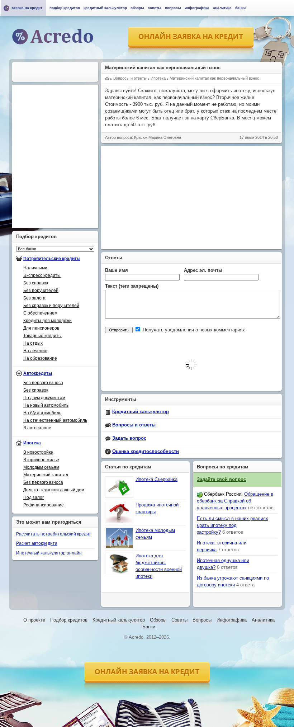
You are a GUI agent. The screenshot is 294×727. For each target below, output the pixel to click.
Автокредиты (37, 373)
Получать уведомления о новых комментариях (193, 329)
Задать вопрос (129, 438)
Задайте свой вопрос (221, 479)
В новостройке (38, 452)
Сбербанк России (222, 494)
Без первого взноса (43, 382)
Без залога (34, 298)
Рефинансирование (43, 505)
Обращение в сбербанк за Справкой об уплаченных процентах (235, 501)
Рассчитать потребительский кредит (53, 534)
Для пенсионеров (41, 328)
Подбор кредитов (64, 8)
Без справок (35, 282)
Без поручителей (40, 290)
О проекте (34, 620)
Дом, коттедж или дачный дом (53, 489)
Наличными (35, 267)
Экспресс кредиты (42, 275)
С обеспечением (40, 313)
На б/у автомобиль (42, 412)
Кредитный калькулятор (140, 411)
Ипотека (32, 442)
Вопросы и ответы (134, 425)
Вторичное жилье (41, 459)
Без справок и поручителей (51, 305)
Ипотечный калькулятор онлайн (49, 553)
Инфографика (197, 8)
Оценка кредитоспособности (145, 451)
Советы (154, 8)
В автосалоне (37, 427)
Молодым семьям (41, 467)
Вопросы (173, 8)
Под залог (33, 497)
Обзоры (137, 8)
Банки (240, 8)
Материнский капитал (45, 474)
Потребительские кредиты (51, 258)
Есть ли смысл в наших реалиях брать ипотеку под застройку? (232, 525)
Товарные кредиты (42, 335)
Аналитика (222, 8)
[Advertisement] (197, 196)
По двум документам (44, 397)
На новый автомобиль (45, 405)
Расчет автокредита (36, 543)
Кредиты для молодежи (47, 320)
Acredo (107, 78)
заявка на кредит (26, 8)
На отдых (33, 343)
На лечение (35, 350)
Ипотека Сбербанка (156, 479)
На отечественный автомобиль (55, 420)
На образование (40, 358)
